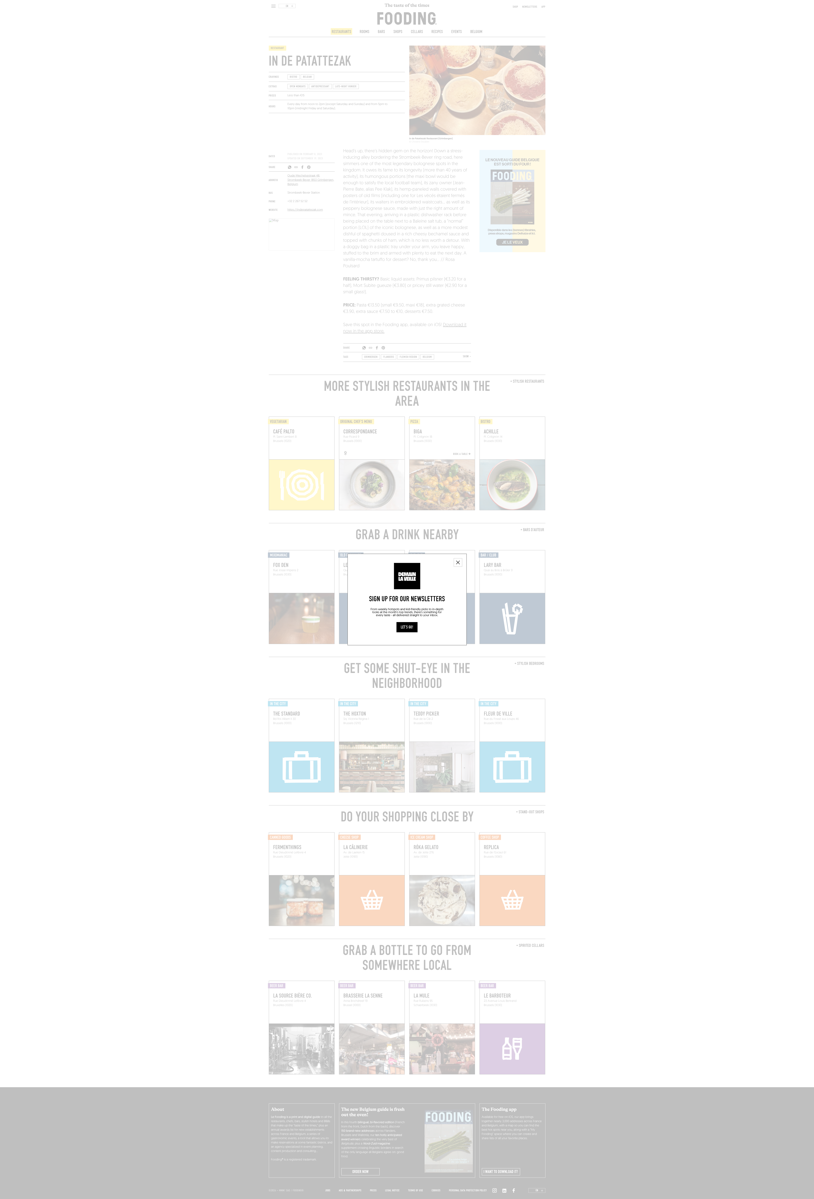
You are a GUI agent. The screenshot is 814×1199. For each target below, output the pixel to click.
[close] (458, 562)
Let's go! (407, 627)
